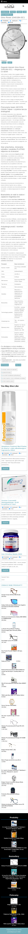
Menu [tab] (5, 1)
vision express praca (8, 381)
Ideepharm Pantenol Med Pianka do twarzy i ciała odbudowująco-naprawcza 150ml (14, 448)
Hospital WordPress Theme (14, 929)
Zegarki (19, 11)
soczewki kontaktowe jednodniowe (11, 375)
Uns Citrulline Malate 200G (12, 554)
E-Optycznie (5, 11)
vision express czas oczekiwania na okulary (14, 378)
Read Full (6, 469)
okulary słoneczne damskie (10, 369)
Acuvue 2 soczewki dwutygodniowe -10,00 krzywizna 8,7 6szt (10, 502)
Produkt (13, 11)
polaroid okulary (7, 372)
